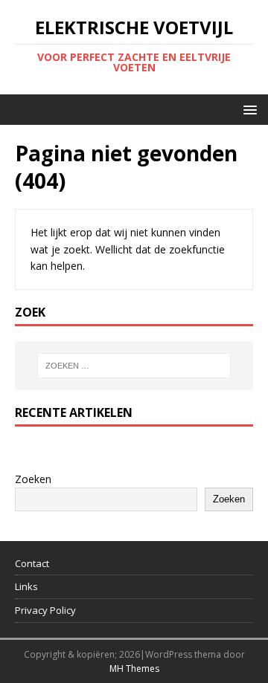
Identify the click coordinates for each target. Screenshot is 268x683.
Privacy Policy (45, 610)
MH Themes (134, 668)
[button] (247, 109)
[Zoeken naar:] (134, 365)
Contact (32, 563)
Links (26, 586)
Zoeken (33, 479)
